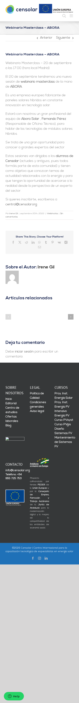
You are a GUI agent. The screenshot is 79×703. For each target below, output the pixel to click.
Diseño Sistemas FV (63, 431)
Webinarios (52, 214)
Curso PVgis (63, 424)
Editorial (11, 403)
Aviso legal (37, 411)
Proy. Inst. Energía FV (62, 404)
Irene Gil (13, 214)
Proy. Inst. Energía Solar (64, 395)
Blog (8, 425)
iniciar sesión (25, 351)
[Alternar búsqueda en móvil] (64, 16)
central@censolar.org (21, 204)
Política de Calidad (37, 395)
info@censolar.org (15, 470)
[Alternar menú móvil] (71, 16)
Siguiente (63, 38)
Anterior (46, 38)
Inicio (9, 399)
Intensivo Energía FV (62, 413)
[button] (8, 317)
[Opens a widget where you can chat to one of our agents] (14, 696)
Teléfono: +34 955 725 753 (14, 476)
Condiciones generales (38, 404)
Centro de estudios (12, 410)
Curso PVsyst (64, 420)
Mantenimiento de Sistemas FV (64, 442)
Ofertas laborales (12, 419)
